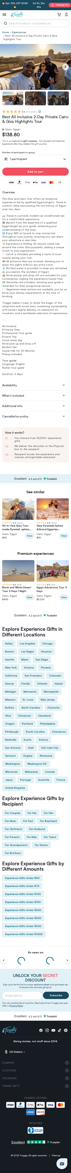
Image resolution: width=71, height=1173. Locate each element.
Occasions (9, 1078)
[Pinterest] (66, 1030)
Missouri (10, 699)
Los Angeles (27, 643)
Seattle (9, 659)
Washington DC (37, 763)
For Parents (12, 836)
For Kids (32, 836)
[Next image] (66, 98)
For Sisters (41, 844)
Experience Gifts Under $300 (23, 918)
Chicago (47, 643)
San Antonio (13, 747)
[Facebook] (41, 1030)
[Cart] (59, 14)
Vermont (10, 755)
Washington (12, 763)
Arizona (29, 667)
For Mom (10, 820)
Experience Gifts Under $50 (22, 877)
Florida (25, 683)
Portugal (25, 779)
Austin (27, 739)
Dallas (9, 643)
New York (11, 667)
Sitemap (56, 1155)
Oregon (10, 723)
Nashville (10, 739)
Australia (43, 779)
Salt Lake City (49, 747)
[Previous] (3, 960)
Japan (9, 779)
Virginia (27, 755)
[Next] (65, 67)
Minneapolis (51, 691)
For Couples (12, 812)
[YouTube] (53, 1030)
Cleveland (44, 715)
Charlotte (53, 707)
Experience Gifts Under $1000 (24, 934)
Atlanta (43, 739)
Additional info (12, 406)
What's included (13, 395)
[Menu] (4, 14)
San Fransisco (33, 675)
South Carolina (35, 731)
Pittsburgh (11, 731)
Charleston (59, 731)
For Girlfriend (13, 828)
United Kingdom (15, 787)
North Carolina (30, 707)
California (11, 675)
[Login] (66, 14)
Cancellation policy (15, 416)
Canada (50, 771)
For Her (32, 812)
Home (5, 32)
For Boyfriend (48, 820)
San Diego (42, 659)
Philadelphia (47, 723)
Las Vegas (27, 651)
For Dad (28, 820)
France (61, 779)
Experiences (19, 32)
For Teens (50, 836)
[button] (61, 1163)
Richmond (46, 755)
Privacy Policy (16, 1005)
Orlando (42, 683)
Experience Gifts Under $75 (22, 885)
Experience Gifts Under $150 (23, 902)
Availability (9, 385)
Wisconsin (11, 771)
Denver (9, 683)
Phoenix (46, 667)
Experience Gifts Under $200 (23, 910)
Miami (24, 659)
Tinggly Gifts (10, 1085)
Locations (9, 1070)
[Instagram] (47, 1030)
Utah (31, 747)
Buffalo (9, 707)
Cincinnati (24, 715)
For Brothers (13, 853)
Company (8, 1062)
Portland (27, 723)
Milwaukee (31, 771)
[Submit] (5, 23)
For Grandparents (16, 844)
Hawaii (58, 683)
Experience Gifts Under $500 (23, 926)
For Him (48, 812)
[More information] (39, 111)
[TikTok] (59, 1030)
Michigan (10, 691)
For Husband (37, 828)
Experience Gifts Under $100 (23, 894)
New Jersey (48, 699)
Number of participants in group (18, 152)
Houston (46, 651)
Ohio (8, 715)
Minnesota (29, 691)
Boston (9, 651)
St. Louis (28, 699)
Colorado (55, 675)
